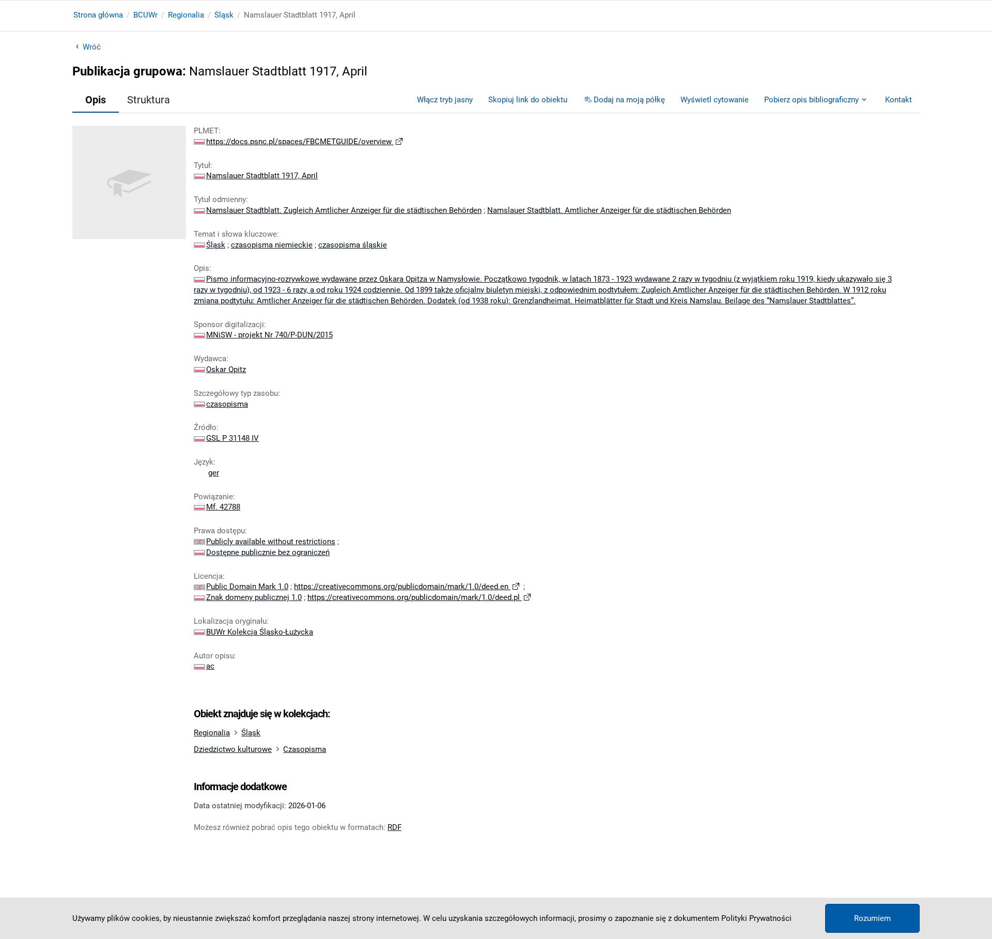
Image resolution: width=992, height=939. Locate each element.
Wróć (92, 47)
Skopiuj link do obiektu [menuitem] (527, 99)
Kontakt (898, 99)
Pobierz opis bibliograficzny (811, 99)
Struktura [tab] (148, 100)
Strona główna (98, 15)
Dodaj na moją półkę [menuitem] (629, 99)
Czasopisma (304, 749)
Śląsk (224, 15)
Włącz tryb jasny (445, 99)
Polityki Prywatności (756, 918)
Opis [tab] (95, 100)
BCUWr (145, 15)
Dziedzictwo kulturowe (233, 749)
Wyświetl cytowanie (714, 99)
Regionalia (186, 15)
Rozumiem (872, 918)
